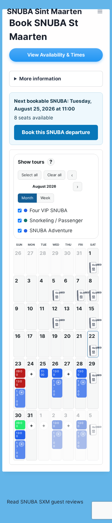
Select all (30, 175)
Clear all (54, 175)
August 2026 (44, 186)
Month (27, 197)
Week (45, 197)
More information (40, 79)
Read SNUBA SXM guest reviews (45, 502)
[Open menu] (99, 11)
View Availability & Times (56, 55)
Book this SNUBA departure (56, 132)
